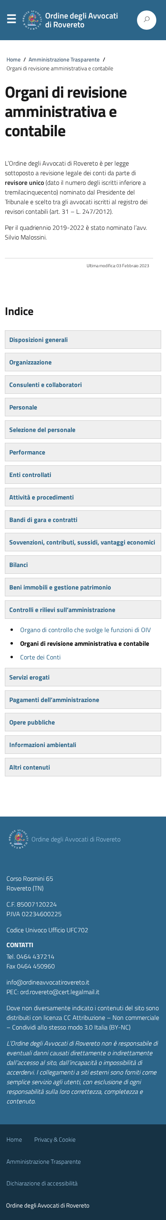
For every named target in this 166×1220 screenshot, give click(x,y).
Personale (23, 407)
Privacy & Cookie (55, 1139)
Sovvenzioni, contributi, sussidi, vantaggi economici (82, 542)
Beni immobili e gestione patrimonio (60, 587)
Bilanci (18, 564)
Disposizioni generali (38, 339)
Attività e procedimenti (41, 497)
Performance (27, 452)
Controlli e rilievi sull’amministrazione (62, 609)
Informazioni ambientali (42, 744)
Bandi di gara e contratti (43, 519)
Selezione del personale (42, 429)
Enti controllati (30, 474)
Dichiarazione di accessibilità (41, 1183)
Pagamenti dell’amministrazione (54, 699)
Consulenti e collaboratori (45, 384)
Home (13, 59)
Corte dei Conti (40, 657)
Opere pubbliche (32, 722)
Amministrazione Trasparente (64, 59)
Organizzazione (30, 362)
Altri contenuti (29, 767)
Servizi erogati (29, 677)
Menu (11, 20)
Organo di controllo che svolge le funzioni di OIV (85, 630)
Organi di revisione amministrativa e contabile (84, 643)
